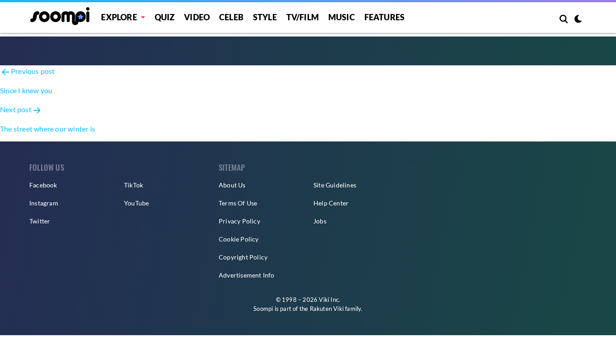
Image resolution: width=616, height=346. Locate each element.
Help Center (331, 203)
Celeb (231, 17)
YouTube (136, 203)
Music (341, 17)
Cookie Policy (239, 239)
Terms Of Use (238, 203)
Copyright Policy (243, 257)
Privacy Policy (239, 221)
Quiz (165, 17)
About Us (232, 185)
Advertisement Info (247, 275)
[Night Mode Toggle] (578, 20)
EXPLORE (119, 17)
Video (197, 17)
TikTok (133, 185)
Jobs (319, 221)
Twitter (39, 221)
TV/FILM (302, 17)
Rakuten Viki (327, 308)
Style (265, 17)
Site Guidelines (334, 185)
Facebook (43, 185)
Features (384, 17)
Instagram (43, 203)
